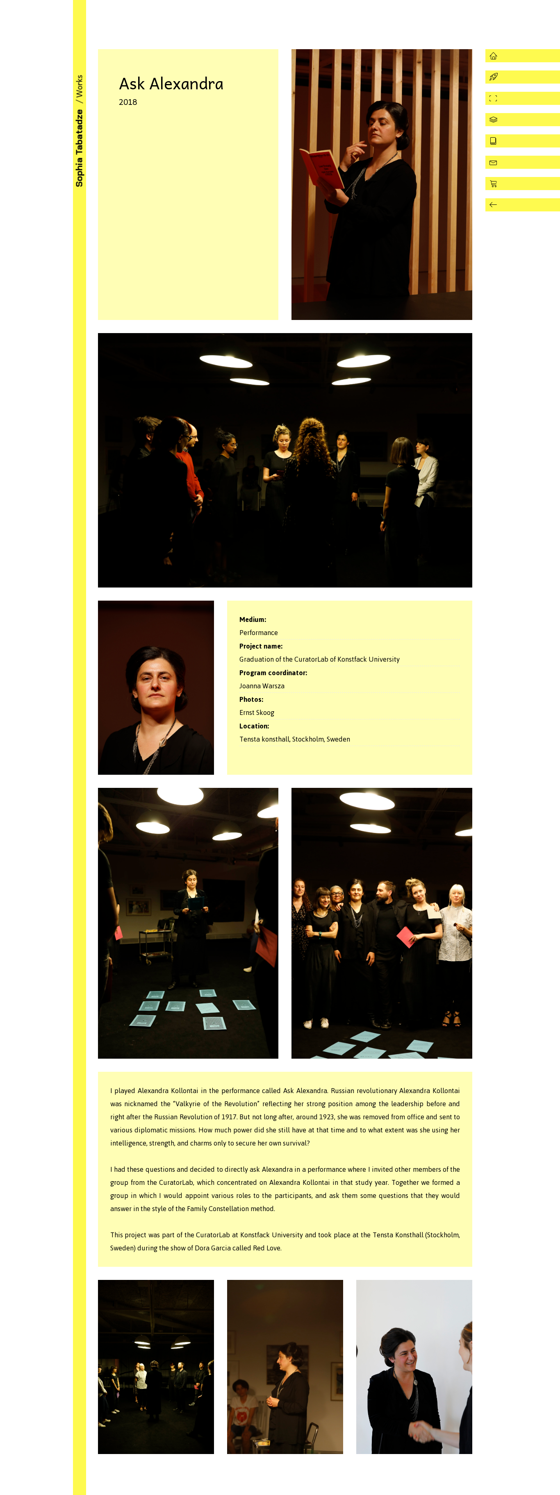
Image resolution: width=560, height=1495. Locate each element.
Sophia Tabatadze (79, 148)
